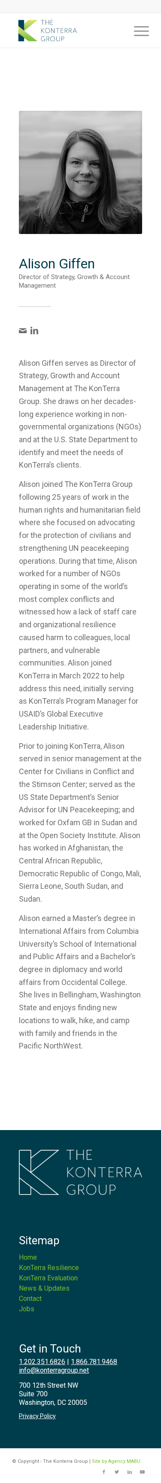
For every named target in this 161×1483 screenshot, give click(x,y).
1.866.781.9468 (94, 1362)
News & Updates (44, 1288)
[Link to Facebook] (103, 1472)
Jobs (26, 1309)
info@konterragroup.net (54, 1370)
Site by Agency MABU (116, 1461)
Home (28, 1257)
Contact (30, 1299)
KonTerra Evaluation (48, 1278)
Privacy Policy (37, 1416)
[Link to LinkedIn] (129, 1472)
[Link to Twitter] (116, 1472)
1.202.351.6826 (42, 1362)
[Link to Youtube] (142, 1472)
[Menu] (137, 30)
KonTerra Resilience (49, 1268)
